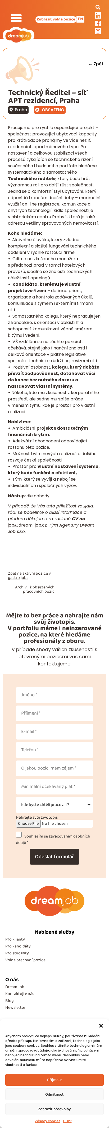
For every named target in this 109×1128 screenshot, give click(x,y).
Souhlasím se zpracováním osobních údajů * (53, 839)
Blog (9, 1000)
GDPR (67, 1121)
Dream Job (14, 987)
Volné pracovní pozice (25, 960)
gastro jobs (18, 577)
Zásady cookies (47, 1121)
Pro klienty (15, 939)
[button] (101, 1025)
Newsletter (15, 1007)
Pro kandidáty (18, 946)
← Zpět (95, 64)
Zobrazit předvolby (54, 1109)
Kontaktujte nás (19, 993)
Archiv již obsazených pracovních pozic (34, 589)
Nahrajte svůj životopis (37, 817)
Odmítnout (54, 1094)
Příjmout (54, 1080)
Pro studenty (17, 953)
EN (80, 19)
